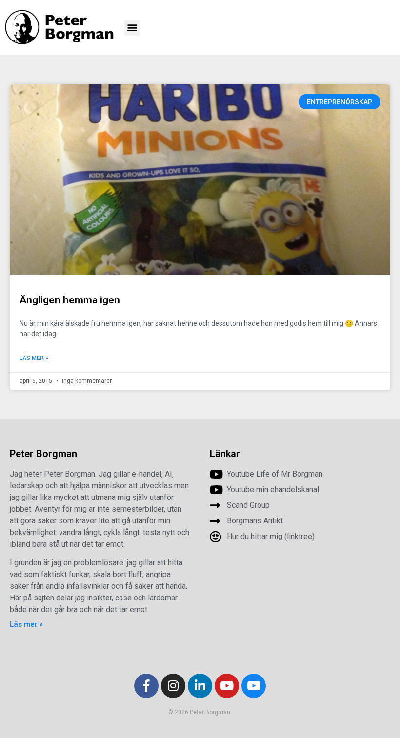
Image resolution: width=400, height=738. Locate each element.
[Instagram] (173, 686)
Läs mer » (34, 358)
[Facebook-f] (146, 686)
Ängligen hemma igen (70, 300)
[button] (132, 28)
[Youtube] (227, 686)
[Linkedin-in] (200, 686)
